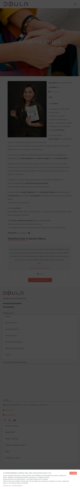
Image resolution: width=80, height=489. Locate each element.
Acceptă (73, 473)
